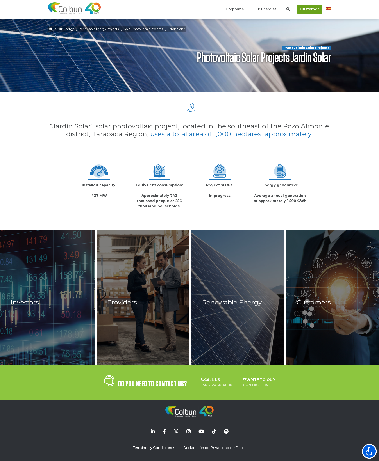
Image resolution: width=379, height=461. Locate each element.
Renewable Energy (232, 302)
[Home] (74, 8)
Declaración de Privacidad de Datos (215, 448)
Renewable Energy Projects (99, 29)
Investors (25, 302)
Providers (122, 302)
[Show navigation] (369, 451)
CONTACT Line (257, 385)
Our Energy (65, 29)
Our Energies (265, 9)
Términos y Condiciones (153, 448)
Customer (309, 9)
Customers (314, 302)
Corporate (235, 9)
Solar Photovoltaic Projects (143, 29)
